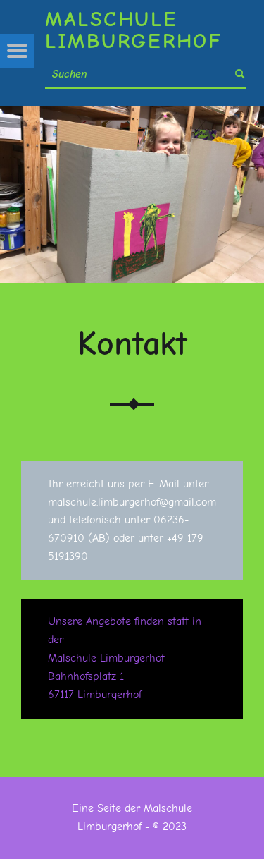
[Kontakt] (132, 115)
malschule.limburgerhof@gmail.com (132, 502)
